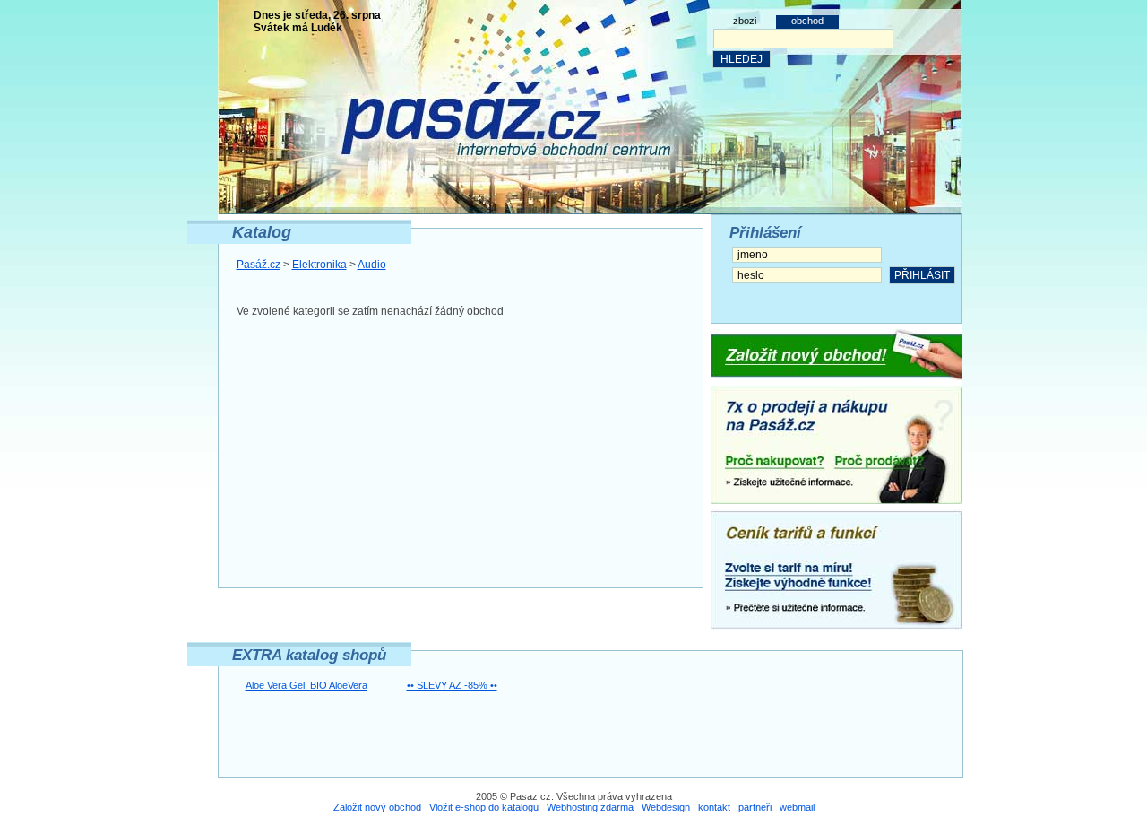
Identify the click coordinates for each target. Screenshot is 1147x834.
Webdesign (666, 807)
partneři (755, 807)
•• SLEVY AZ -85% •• (452, 685)
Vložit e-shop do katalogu (484, 807)
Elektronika (319, 264)
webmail (797, 807)
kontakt (714, 807)
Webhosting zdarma (590, 807)
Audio (372, 264)
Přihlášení (765, 232)
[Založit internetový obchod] (836, 354)
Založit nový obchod (377, 807)
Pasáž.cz (258, 264)
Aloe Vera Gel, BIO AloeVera (306, 685)
